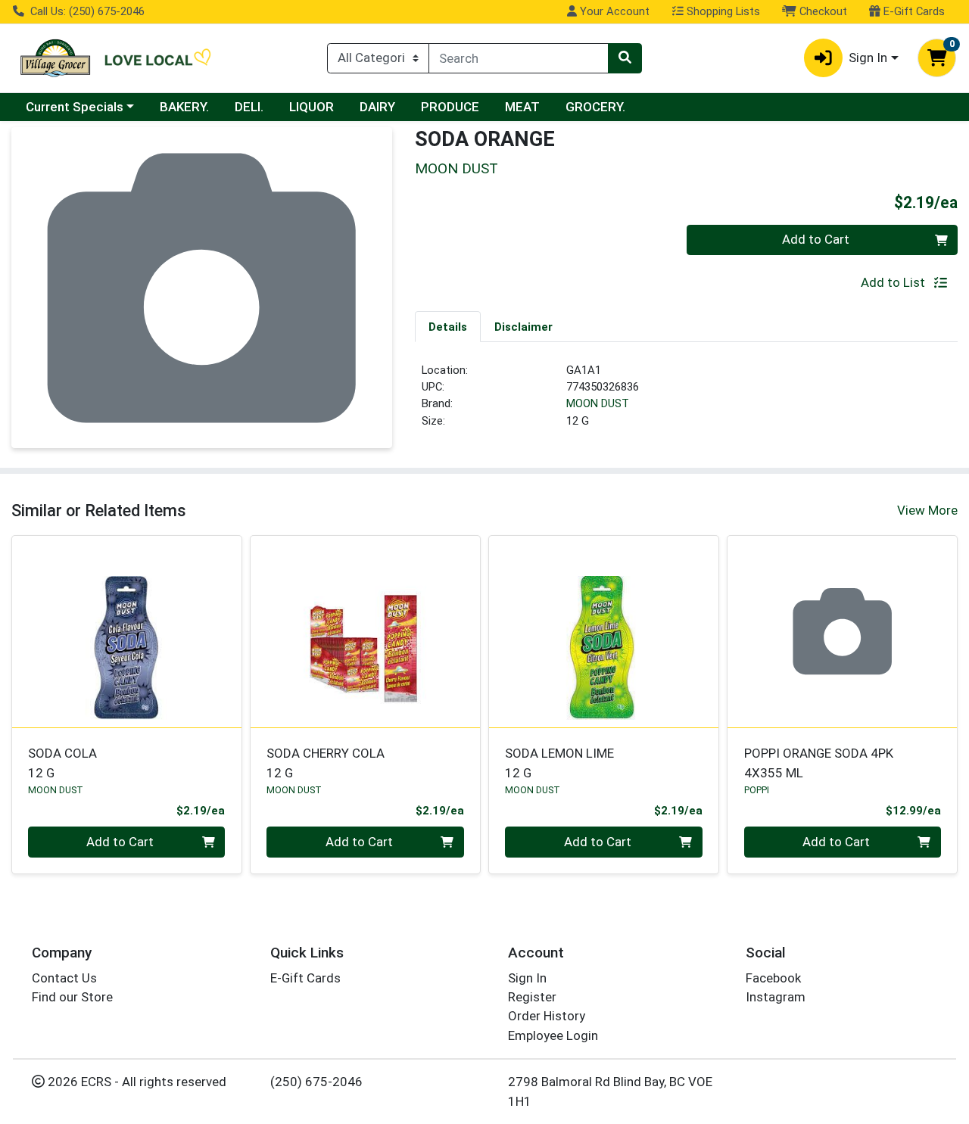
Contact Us (64, 977)
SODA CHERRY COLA (325, 763)
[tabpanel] (686, 402)
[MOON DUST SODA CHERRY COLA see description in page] (365, 631)
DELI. (249, 106)
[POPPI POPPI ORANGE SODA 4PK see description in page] (842, 631)
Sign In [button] (868, 57)
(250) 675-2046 (316, 1081)
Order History (546, 1015)
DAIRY (377, 106)
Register (532, 996)
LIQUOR (311, 106)
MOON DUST (597, 403)
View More (927, 510)
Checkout (821, 11)
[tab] (448, 326)
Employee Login (553, 1035)
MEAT (522, 106)
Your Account (613, 11)
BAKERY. (184, 106)
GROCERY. (595, 106)
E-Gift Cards (912, 11)
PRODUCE (450, 106)
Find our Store (72, 996)
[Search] (624, 58)
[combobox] (518, 58)
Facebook (773, 977)
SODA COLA (62, 763)
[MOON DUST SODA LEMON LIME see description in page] (603, 631)
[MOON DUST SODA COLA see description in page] (126, 631)
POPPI (756, 790)
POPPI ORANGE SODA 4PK (818, 763)
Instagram (775, 996)
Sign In (527, 977)
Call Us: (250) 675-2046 (86, 11)
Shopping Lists (722, 11)
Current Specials (74, 106)
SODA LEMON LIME (559, 763)
